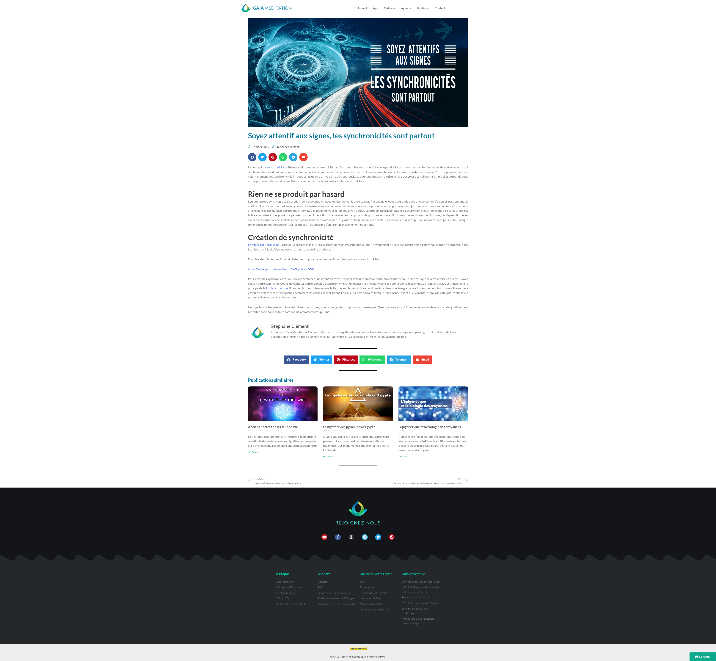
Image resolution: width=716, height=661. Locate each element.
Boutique (423, 8)
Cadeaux (389, 8)
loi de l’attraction (277, 288)
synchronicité (275, 167)
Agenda (406, 8)
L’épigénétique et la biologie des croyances (429, 427)
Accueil (362, 8)
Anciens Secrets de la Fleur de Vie (273, 427)
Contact (440, 8)
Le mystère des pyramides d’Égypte (349, 427)
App (375, 8)
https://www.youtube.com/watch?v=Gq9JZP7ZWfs (281, 269)
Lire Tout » (253, 452)
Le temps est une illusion (264, 244)
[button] (252, 157)
